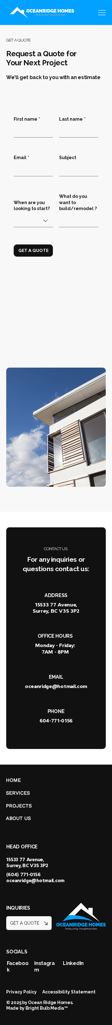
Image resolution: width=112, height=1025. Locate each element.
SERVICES (18, 793)
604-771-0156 (56, 720)
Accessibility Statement (69, 991)
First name (27, 119)
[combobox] (33, 220)
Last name (72, 119)
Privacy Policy (21, 991)
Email (21, 157)
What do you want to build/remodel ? (78, 202)
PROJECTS (19, 806)
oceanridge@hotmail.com (56, 686)
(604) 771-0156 (23, 874)
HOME (13, 780)
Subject (67, 157)
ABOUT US (18, 818)
